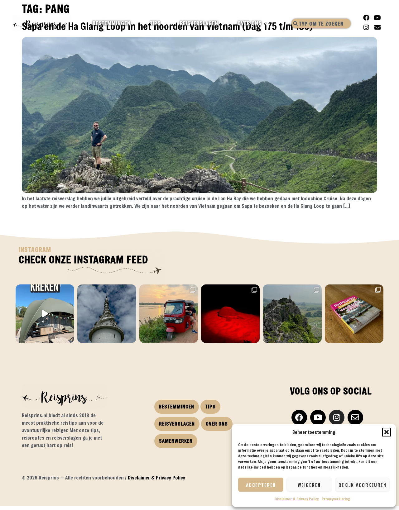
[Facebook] (366, 18)
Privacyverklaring (336, 498)
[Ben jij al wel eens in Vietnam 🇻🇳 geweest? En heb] (292, 313)
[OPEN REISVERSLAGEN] (224, 23)
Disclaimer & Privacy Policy (297, 498)
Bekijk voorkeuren (363, 484)
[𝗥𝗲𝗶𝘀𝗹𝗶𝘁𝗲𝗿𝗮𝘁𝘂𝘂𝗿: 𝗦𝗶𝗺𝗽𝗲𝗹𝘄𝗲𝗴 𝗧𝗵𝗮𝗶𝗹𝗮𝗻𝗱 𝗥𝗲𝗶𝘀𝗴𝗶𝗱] (354, 313)
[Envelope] (377, 27)
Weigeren (309, 484)
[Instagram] (366, 27)
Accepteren (261, 484)
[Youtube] (377, 18)
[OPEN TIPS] (166, 23)
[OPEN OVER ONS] (267, 23)
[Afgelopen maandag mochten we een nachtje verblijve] (45, 313)
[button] (386, 432)
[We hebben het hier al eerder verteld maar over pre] (168, 313)
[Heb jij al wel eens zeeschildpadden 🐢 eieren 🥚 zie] (230, 313)
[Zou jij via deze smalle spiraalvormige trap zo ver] (106, 313)
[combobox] (321, 23)
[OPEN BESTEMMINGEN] (136, 23)
